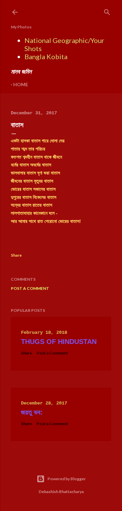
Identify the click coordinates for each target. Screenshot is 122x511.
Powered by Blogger (66, 478)
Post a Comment (30, 288)
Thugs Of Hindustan (59, 341)
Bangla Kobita (45, 56)
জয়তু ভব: (32, 412)
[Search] (107, 10)
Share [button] (16, 255)
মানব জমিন (21, 71)
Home (20, 84)
